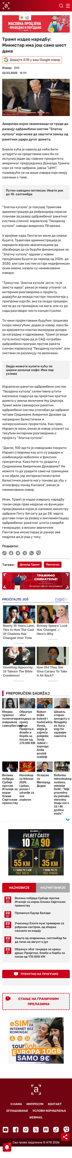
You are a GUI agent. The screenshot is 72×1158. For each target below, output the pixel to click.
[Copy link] (4, 553)
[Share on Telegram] (18, 553)
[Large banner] (36, 24)
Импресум (34, 1104)
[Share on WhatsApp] (31, 553)
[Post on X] (25, 553)
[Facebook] (15, 1129)
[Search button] (61, 6)
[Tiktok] (56, 1129)
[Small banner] (36, 852)
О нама (16, 1104)
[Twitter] (36, 1129)
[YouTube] (5, 1129)
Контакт (55, 1104)
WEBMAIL (36, 1117)
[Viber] (66, 1129)
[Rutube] (46, 1129)
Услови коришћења (49, 1110)
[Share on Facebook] (11, 553)
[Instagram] (26, 1129)
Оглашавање (17, 1110)
